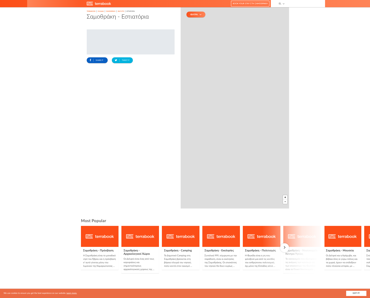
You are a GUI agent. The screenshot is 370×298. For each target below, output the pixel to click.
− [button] (285, 201)
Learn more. (71, 293)
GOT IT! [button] (356, 293)
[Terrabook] (99, 5)
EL (280, 3)
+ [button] (285, 197)
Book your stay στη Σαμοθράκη (250, 4)
